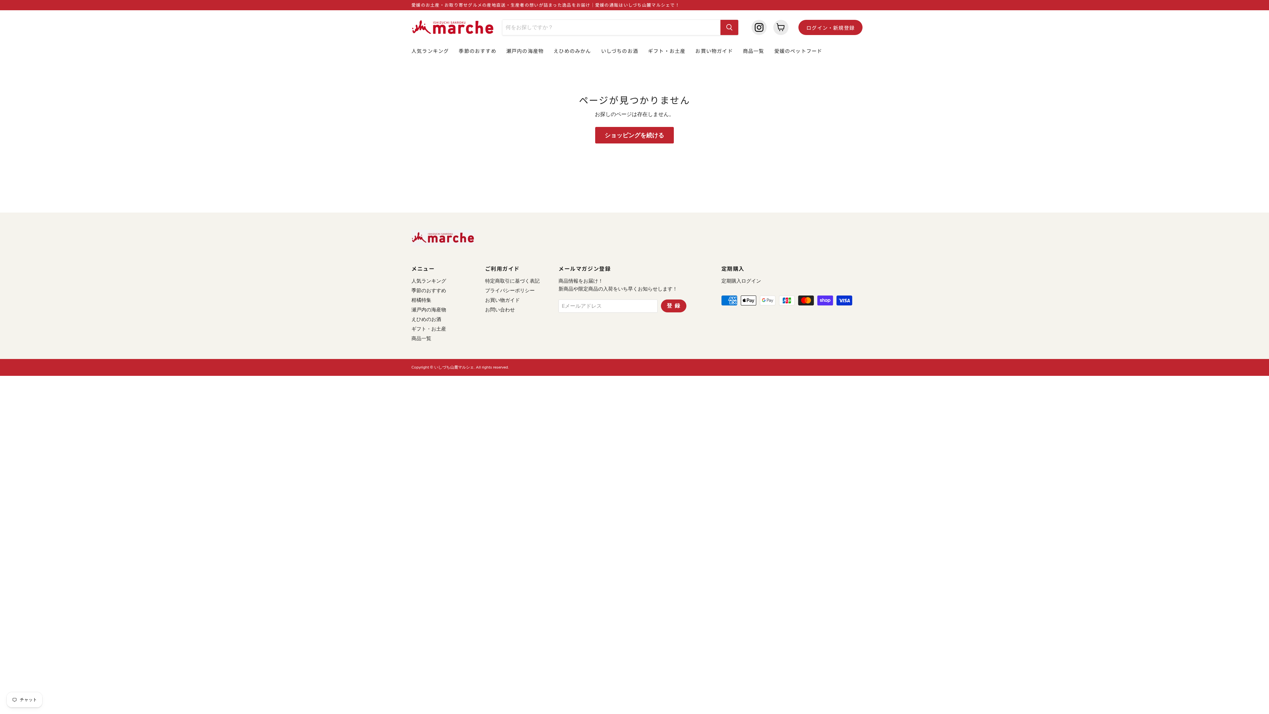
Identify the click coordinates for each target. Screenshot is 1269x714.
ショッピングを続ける (634, 135)
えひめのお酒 (426, 319)
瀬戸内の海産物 (525, 51)
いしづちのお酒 (619, 51)
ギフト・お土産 (666, 51)
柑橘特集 (421, 300)
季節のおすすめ (477, 51)
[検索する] (729, 27)
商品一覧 (753, 51)
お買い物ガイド (714, 51)
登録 (675, 305)
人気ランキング (430, 51)
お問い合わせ (500, 309)
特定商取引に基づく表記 (512, 281)
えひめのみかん (572, 51)
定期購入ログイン (741, 281)
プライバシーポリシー (510, 290)
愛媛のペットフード (798, 51)
